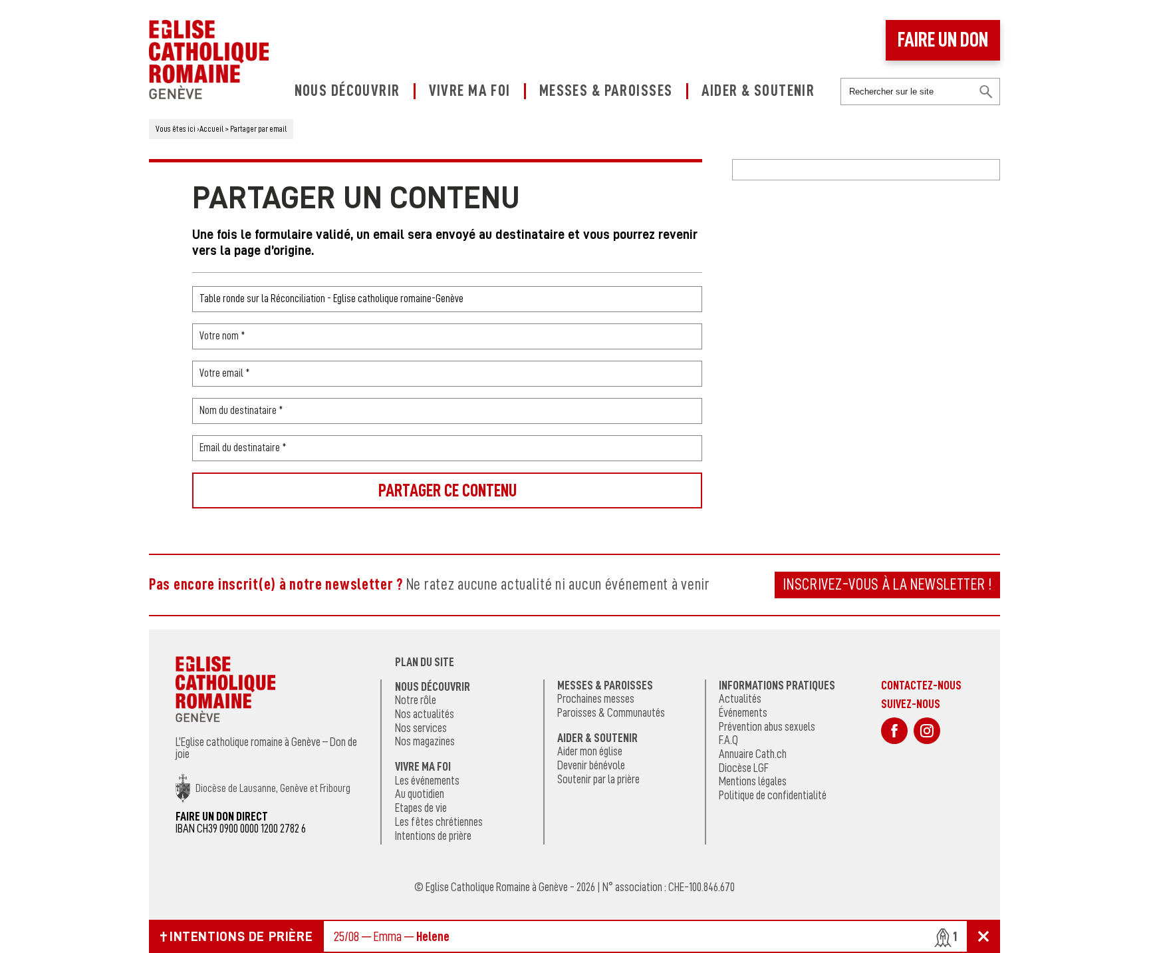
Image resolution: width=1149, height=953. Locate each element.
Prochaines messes (595, 699)
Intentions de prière (433, 836)
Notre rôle (415, 700)
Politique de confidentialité (773, 795)
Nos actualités (424, 714)
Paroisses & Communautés (611, 713)
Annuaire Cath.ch (753, 754)
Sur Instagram (927, 730)
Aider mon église (589, 751)
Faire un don (943, 40)
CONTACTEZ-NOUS (921, 685)
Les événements (427, 781)
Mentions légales (753, 781)
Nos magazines (425, 741)
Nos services (421, 728)
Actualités (740, 699)
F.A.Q (728, 740)
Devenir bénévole (591, 765)
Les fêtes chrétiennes (439, 822)
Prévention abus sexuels (767, 727)
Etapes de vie (421, 808)
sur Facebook (894, 730)
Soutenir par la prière (598, 779)
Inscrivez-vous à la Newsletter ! (887, 584)
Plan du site (424, 662)
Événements (743, 713)
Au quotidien (419, 794)
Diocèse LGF (744, 768)
